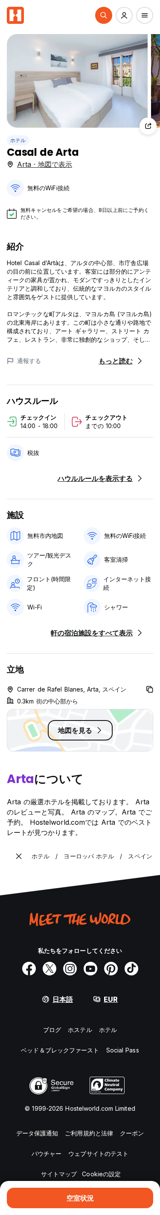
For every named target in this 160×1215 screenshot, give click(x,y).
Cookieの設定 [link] (101, 1174)
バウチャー (47, 1153)
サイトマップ (59, 1174)
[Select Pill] (103, 15)
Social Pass (122, 1050)
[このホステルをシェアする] (148, 125)
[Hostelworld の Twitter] (49, 968)
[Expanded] (19, 856)
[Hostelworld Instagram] (70, 968)
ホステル (80, 1029)
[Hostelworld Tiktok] (131, 968)
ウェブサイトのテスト (98, 1153)
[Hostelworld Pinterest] (111, 968)
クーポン (132, 1133)
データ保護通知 (37, 1133)
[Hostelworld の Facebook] (29, 968)
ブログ (52, 1029)
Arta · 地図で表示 (44, 164)
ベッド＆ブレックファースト (60, 1050)
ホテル (18, 140)
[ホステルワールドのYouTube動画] (90, 968)
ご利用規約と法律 (89, 1133)
